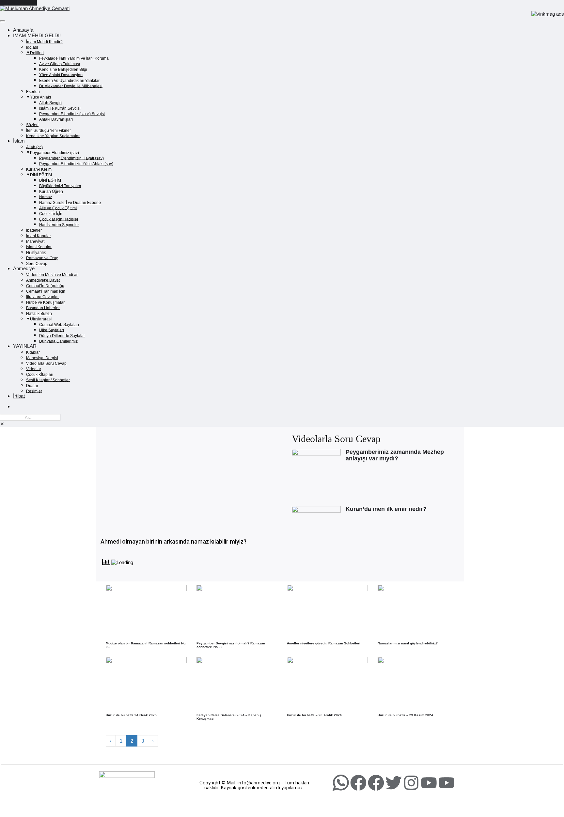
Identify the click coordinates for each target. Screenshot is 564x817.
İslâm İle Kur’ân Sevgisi (60, 108)
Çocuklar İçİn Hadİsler (58, 219)
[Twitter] (393, 783)
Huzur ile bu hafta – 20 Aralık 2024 (314, 715)
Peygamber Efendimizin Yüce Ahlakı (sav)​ (76, 163)
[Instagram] (411, 783)
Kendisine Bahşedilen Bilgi (63, 69)
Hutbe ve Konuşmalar (45, 302)
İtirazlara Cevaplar (42, 296)
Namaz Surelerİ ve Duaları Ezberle (70, 202)
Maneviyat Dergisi (42, 357)
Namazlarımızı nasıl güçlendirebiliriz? (408, 643)
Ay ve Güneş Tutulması (59, 63)
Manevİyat (35, 241)
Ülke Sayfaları (51, 330)
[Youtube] (429, 783)
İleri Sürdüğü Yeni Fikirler (48, 130)
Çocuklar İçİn (50, 213)
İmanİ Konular (38, 235)
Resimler (34, 391)
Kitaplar (33, 352)
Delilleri (37, 52)
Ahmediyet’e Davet (43, 280)
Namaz (45, 196)
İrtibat (19, 396)
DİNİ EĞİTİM (50, 180)
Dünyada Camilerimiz (58, 341)
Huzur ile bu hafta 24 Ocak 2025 (131, 715)
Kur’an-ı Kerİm (39, 169)
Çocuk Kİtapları (39, 374)
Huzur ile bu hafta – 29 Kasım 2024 (405, 715)
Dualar (32, 385)
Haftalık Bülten (39, 313)
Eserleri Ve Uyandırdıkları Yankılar (69, 80)
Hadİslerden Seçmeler (59, 224)
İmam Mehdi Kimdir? (44, 41)
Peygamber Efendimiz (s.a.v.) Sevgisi (72, 113)
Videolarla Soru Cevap (46, 363)
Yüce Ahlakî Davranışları (61, 74)
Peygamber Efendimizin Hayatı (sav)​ (71, 158)
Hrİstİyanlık (36, 252)
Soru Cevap (36, 263)
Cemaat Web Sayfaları (59, 324)
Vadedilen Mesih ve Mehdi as (52, 274)
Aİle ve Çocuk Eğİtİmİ (58, 208)
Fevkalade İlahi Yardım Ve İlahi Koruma (74, 58)
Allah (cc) (34, 147)
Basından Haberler (43, 307)
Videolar (33, 368)
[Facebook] (358, 783)
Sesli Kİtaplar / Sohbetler (48, 380)
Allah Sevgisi (50, 102)
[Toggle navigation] (2, 21)
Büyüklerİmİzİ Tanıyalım (60, 185)
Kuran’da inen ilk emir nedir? (386, 509)
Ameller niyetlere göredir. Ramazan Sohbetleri (323, 643)
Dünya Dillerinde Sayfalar (62, 335)
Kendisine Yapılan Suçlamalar (53, 135)
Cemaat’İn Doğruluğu (45, 285)
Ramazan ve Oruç (42, 257)
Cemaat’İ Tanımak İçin (45, 291)
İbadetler (34, 230)
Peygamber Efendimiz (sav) (54, 152)
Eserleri (33, 91)
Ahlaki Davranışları (56, 119)
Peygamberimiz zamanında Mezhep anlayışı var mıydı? (395, 455)
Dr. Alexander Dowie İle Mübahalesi (70, 86)
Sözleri (32, 124)
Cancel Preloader (18, 3)
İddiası (32, 47)
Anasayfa (23, 30)
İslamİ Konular (39, 246)
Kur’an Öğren (51, 191)
